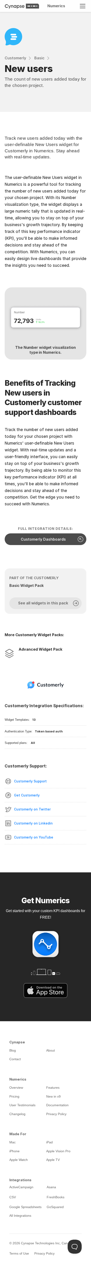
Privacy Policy (44, 1253)
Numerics (56, 6)
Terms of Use (19, 1253)
